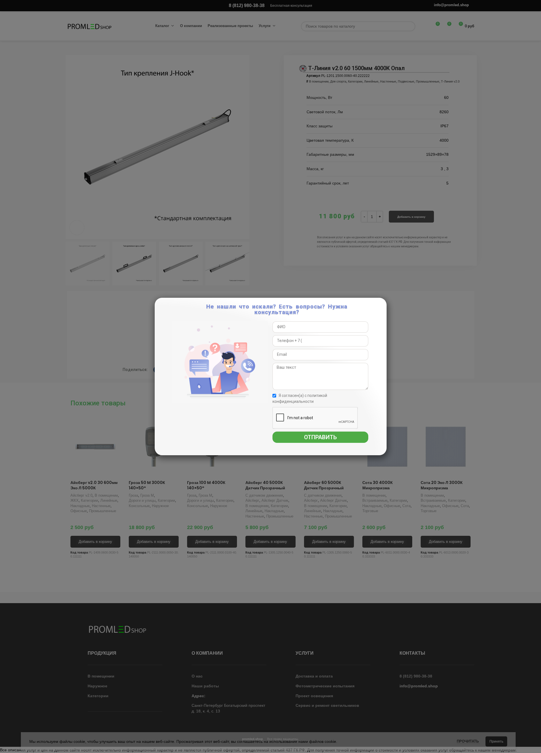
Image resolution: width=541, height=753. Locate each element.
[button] (381, 305)
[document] (270, 376)
